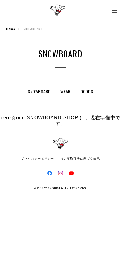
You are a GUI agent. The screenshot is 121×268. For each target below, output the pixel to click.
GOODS (86, 91)
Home (10, 29)
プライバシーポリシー (37, 158)
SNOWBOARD (39, 91)
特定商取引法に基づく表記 (80, 158)
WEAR (65, 91)
